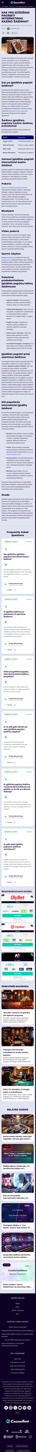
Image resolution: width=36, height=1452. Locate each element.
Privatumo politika (17, 1373)
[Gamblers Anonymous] (26, 1431)
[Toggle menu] (3, 2)
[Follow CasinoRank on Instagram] (11, 1408)
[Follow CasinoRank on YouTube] (20, 1408)
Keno (17, 1307)
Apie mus (17, 1359)
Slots (17, 1314)
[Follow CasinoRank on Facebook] (6, 1408)
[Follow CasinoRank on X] (15, 1408)
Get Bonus (17, 915)
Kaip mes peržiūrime (17, 1366)
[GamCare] (21, 1436)
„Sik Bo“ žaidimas (17, 1310)
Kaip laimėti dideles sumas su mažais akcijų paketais (17, 1335)
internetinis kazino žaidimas (18, 111)
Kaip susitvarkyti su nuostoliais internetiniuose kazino (13, 1344)
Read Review (18, 919)
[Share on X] (3, 33)
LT (16, 1413)
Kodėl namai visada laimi (18, 1327)
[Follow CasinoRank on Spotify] (24, 1408)
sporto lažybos (6, 260)
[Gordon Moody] (8, 1436)
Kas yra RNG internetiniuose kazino (17, 1340)
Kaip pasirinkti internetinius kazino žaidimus (18, 1330)
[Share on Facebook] (8, 33)
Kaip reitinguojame (18, 1369)
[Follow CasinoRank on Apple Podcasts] (29, 1408)
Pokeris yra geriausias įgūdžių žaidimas (14, 187)
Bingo (18, 1303)
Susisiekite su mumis (17, 1362)
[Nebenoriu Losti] (16, 1431)
